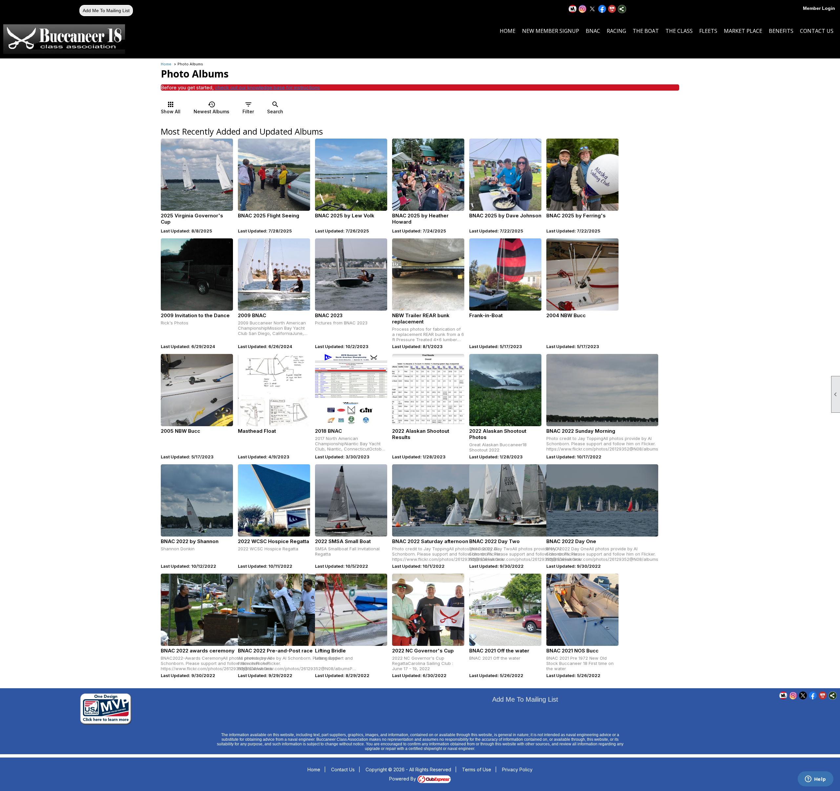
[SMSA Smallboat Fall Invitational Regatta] (351, 500)
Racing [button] (616, 30)
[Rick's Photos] (197, 274)
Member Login (819, 8)
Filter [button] (248, 107)
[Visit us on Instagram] (582, 9)
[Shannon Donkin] (197, 500)
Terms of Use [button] (476, 769)
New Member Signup (550, 30)
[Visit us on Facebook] (602, 9)
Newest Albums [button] (211, 107)
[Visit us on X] (592, 9)
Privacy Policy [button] (517, 769)
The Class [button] (679, 30)
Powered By (403, 778)
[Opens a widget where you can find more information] (815, 779)
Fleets (708, 30)
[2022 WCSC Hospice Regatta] (274, 500)
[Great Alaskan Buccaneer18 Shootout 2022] (505, 390)
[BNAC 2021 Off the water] (505, 610)
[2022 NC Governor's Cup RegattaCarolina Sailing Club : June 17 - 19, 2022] (428, 610)
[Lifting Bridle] (351, 610)
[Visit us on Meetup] (573, 9)
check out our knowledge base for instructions (267, 87)
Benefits (781, 30)
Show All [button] (170, 107)
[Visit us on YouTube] (612, 9)
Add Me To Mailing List (106, 10)
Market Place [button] (743, 30)
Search (275, 107)
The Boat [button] (646, 30)
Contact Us (816, 30)
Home (507, 30)
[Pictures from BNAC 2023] (351, 274)
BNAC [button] (593, 30)
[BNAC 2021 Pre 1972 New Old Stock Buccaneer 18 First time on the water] (582, 610)
